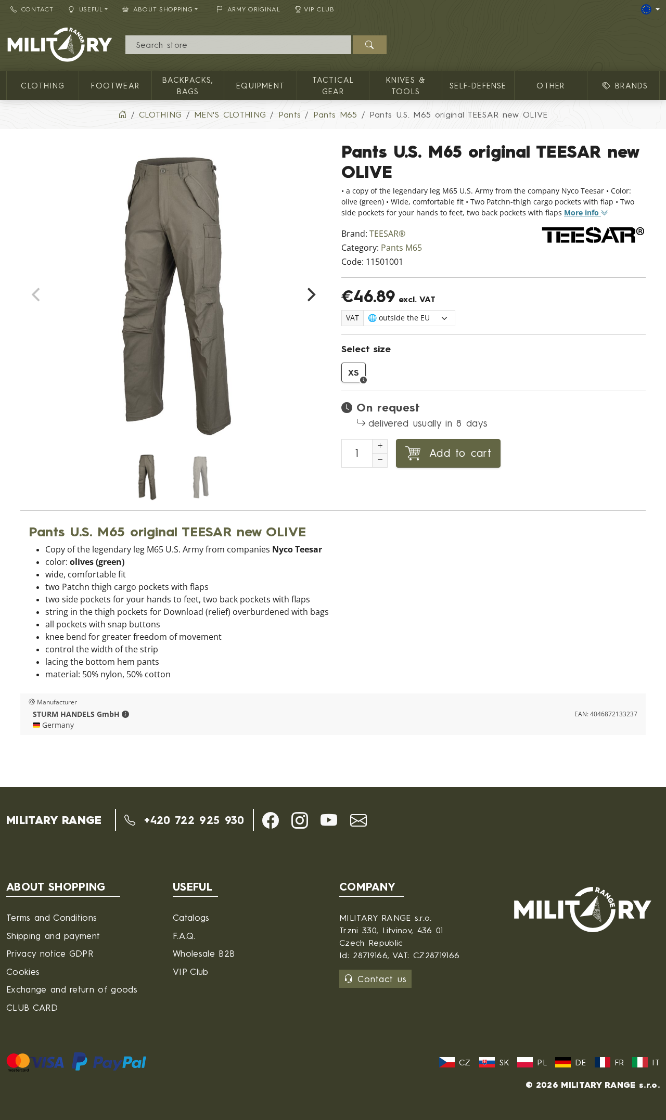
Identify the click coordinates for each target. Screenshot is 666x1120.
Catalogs (191, 917)
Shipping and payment (53, 935)
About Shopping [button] (163, 9)
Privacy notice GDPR (49, 953)
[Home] (122, 114)
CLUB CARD (32, 1007)
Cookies (23, 971)
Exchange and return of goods (71, 989)
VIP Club (319, 9)
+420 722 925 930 (191, 820)
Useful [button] (91, 9)
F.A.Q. (184, 935)
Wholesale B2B (204, 953)
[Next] (310, 295)
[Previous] (36, 295)
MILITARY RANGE (53, 820)
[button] (125, 714)
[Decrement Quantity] (380, 460)
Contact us (382, 978)
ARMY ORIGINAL (253, 9)
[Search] (370, 44)
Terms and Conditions (51, 917)
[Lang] (650, 9)
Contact (37, 9)
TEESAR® (387, 233)
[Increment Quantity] (380, 446)
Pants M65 (401, 247)
